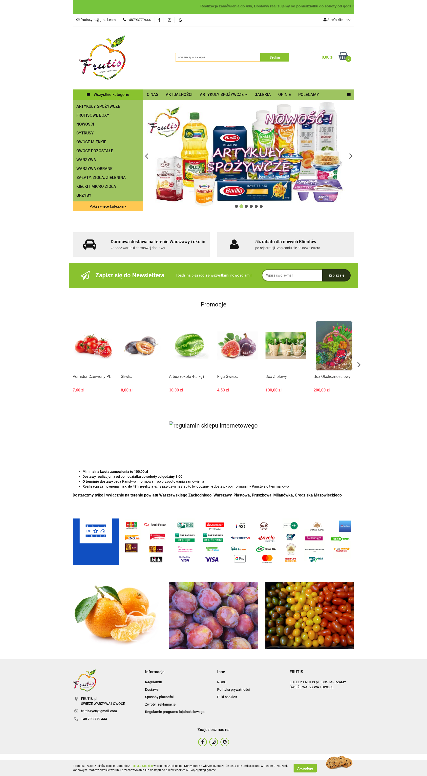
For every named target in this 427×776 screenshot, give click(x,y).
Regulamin (153, 682)
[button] (155, 672)
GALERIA (263, 94)
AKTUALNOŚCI (179, 94)
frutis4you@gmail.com (99, 711)
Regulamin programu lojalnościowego (175, 712)
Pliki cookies (227, 697)
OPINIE (284, 94)
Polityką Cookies (141, 766)
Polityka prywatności (233, 689)
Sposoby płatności (159, 697)
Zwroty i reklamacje (160, 704)
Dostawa (152, 689)
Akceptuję (305, 768)
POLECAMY (308, 94)
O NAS (152, 94)
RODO (222, 682)
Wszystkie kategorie (111, 94)
